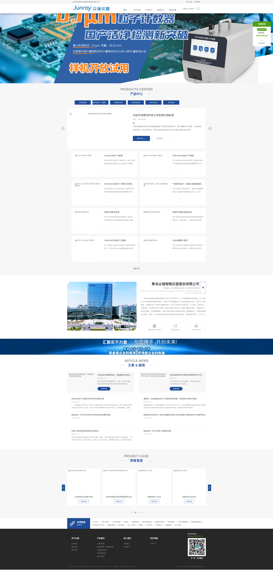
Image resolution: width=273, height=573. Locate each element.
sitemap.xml (202, 566)
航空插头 (121, 525)
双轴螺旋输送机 (196, 522)
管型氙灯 (159, 525)
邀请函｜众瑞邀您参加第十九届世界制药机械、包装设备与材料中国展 (170, 399)
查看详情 (145, 138)
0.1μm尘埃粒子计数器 (113, 156)
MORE (110, 171)
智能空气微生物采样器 (182, 212)
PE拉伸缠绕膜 (183, 522)
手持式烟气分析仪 (98, 525)
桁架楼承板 (135, 522)
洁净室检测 (82, 102)
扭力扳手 (150, 525)
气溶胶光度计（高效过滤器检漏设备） (188, 184)
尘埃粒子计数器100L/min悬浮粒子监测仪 (161, 115)
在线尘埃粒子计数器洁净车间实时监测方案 (87, 399)
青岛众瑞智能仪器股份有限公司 (175, 284)
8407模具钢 (116, 522)
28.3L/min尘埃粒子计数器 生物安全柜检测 (119, 184)
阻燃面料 (168, 525)
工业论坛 (95, 522)
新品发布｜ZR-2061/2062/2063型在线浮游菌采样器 (91, 415)
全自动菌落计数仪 (180, 240)
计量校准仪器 (118, 102)
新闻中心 (160, 10)
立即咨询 (164, 138)
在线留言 (127, 543)
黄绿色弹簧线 (147, 522)
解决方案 (172, 10)
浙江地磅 (178, 525)
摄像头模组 (111, 525)
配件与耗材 (153, 102)
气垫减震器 (171, 522)
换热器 (141, 525)
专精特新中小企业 (119, 497)
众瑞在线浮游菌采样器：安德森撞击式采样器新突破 (115, 375)
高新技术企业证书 (154, 497)
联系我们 (197, 2)
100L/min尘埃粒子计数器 (183, 156)
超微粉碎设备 (159, 522)
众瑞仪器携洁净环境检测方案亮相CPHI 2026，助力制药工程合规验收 (187, 375)
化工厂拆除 (131, 525)
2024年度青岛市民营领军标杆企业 (84, 497)
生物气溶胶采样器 (111, 212)
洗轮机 (126, 522)
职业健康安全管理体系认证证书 (189, 497)
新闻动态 (74, 547)
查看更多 (136, 268)
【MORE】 (202, 314)
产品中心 (148, 10)
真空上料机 (105, 522)
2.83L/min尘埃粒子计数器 (115, 240)
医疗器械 (171, 102)
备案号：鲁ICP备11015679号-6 (124, 566)
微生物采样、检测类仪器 (100, 102)
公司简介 (74, 543)
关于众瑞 (189, 2)
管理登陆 (194, 566)
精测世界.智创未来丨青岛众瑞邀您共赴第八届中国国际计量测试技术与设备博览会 (174, 415)
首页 (125, 10)
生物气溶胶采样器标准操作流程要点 (85, 431)
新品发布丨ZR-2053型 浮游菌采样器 (157, 431)
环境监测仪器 (135, 102)
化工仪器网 (187, 566)
